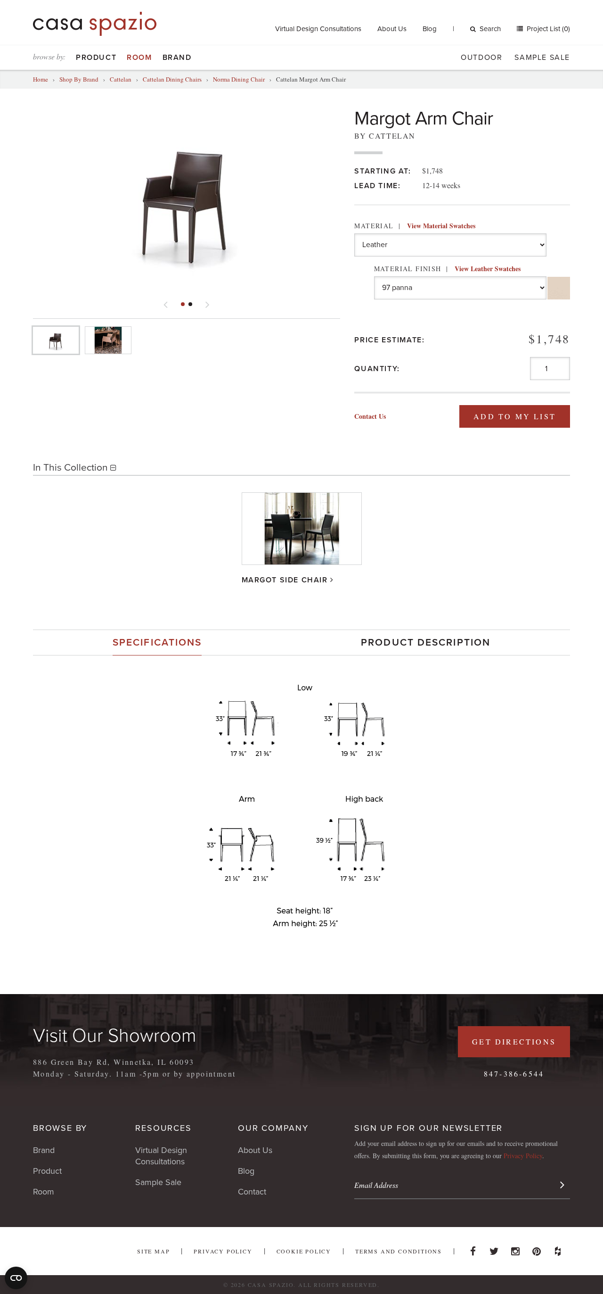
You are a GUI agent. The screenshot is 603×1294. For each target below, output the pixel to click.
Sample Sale (542, 57)
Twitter (494, 1249)
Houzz (558, 1249)
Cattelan (120, 79)
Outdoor (481, 57)
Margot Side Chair (285, 580)
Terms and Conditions (398, 1251)
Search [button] (490, 29)
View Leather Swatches (488, 269)
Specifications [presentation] (157, 642)
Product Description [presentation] (425, 642)
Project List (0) (547, 29)
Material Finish (447, 269)
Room (139, 57)
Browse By (60, 1128)
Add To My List (514, 416)
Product (96, 57)
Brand (177, 57)
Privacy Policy (523, 1155)
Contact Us (370, 416)
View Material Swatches (441, 226)
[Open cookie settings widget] (16, 1278)
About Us (392, 29)
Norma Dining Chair (239, 79)
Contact (252, 1191)
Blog (430, 29)
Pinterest (537, 1249)
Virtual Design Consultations (318, 29)
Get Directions (514, 1041)
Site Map (153, 1251)
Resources (163, 1128)
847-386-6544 (514, 1073)
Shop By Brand (78, 79)
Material (414, 226)
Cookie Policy (304, 1251)
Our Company (273, 1128)
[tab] (157, 642)
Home (40, 79)
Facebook (473, 1249)
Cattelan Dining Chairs (172, 79)
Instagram (515, 1249)
